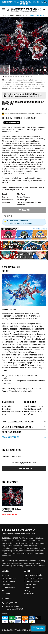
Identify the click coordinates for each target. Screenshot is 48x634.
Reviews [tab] (5, 456)
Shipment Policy (30, 584)
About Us (5, 575)
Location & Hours (8, 587)
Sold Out (26, 209)
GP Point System (8, 581)
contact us (41, 566)
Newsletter (6, 584)
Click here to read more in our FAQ (19, 223)
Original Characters (17, 15)
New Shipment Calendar (33, 575)
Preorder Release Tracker (33, 578)
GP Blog (27, 591)
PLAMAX (20, 200)
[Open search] (8, 9)
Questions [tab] (16, 456)
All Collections (29, 587)
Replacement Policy (31, 581)
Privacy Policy (29, 594)
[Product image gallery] (24, 41)
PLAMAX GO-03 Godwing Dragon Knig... (11, 510)
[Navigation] (3, 9)
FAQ (3, 591)
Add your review (11, 123)
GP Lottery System (9, 578)
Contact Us (6, 594)
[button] (44, 9)
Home (4, 15)
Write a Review (25, 469)
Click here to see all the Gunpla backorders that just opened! (24, 3)
